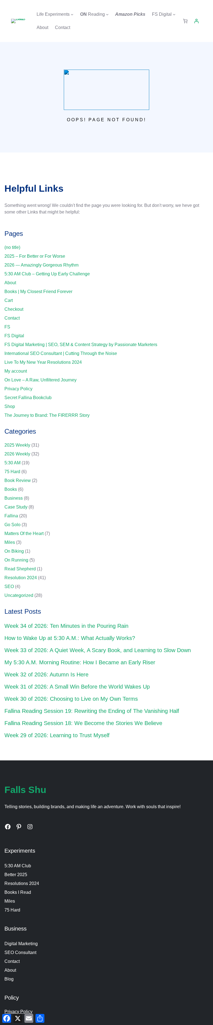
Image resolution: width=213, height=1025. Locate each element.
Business (13, 498)
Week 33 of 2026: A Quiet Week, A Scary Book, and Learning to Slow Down (97, 650)
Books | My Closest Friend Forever (38, 291)
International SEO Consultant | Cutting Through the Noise (60, 353)
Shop (9, 406)
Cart (8, 300)
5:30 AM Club (17, 865)
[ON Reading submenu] (107, 14)
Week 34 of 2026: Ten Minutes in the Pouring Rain (66, 626)
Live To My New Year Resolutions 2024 (43, 362)
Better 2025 (15, 874)
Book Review (17, 480)
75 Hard (12, 471)
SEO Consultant (20, 952)
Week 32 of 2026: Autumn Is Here (46, 674)
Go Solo (12, 524)
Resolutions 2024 (21, 883)
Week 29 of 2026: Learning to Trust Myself (57, 735)
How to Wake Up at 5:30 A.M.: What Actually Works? (69, 638)
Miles (9, 542)
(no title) (12, 247)
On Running (16, 560)
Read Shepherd (20, 568)
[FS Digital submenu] (174, 14)
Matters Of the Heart (24, 533)
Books (10, 489)
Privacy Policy (18, 388)
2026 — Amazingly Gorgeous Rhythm (41, 265)
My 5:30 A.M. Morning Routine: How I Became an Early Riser (79, 662)
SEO (9, 586)
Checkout (13, 309)
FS (7, 327)
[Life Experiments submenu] (72, 14)
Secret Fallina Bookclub (28, 397)
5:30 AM (12, 462)
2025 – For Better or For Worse (34, 256)
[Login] (196, 21)
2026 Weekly (17, 454)
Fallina (11, 515)
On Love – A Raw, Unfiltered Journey (40, 380)
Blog (9, 979)
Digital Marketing (21, 943)
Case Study (15, 507)
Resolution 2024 (20, 577)
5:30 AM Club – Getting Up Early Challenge (47, 274)
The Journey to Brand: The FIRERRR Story (47, 415)
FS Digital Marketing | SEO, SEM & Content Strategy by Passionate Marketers (80, 344)
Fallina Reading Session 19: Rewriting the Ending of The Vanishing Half (91, 711)
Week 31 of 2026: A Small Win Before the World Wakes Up (77, 686)
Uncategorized (18, 595)
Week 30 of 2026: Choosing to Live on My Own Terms (71, 699)
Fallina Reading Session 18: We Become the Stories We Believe (83, 723)
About (10, 282)
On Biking (14, 551)
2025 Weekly (17, 445)
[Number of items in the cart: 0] (185, 21)
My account (15, 371)
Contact (12, 318)
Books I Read (17, 892)
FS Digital (14, 335)
